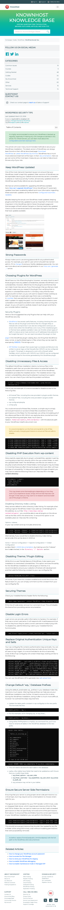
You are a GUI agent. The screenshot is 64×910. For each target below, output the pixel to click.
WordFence (13, 321)
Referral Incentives (9, 882)
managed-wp (13, 122)
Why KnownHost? (9, 876)
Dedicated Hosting (28, 884)
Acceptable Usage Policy (30, 902)
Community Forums (10, 900)
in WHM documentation (24, 547)
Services (8, 86)
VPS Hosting (26, 880)
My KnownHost (10, 79)
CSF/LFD (17, 342)
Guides (15, 40)
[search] (48, 32)
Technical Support (11, 89)
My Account (7, 902)
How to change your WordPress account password (26, 854)
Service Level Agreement (30, 900)
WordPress (21, 40)
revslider (10, 298)
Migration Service (47, 882)
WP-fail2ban (13, 347)
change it (18, 264)
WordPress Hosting (28, 886)
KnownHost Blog (9, 896)
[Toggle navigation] (58, 6)
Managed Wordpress (17, 120)
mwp (19, 122)
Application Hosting (29, 888)
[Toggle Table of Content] (55, 127)
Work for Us (26, 894)
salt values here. (45, 678)
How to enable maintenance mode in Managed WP (27, 864)
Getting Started (10, 72)
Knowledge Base (9, 898)
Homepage (8, 40)
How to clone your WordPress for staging (23, 859)
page (7, 338)
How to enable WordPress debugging (22, 861)
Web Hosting (27, 876)
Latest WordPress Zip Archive (27, 153)
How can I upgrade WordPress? (21, 188)
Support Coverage (28, 904)
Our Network (8, 880)
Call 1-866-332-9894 (30, 892)
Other (7, 82)
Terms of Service (28, 898)
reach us (32, 102)
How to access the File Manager (20, 856)
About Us (7, 878)
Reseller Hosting (28, 878)
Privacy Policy (27, 896)
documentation (45, 156)
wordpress (25, 122)
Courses (8, 69)
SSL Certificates (46, 880)
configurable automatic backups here (22, 141)
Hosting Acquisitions (10, 884)
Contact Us (7, 894)
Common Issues (11, 65)
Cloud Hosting (27, 882)
